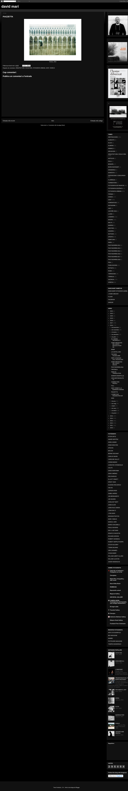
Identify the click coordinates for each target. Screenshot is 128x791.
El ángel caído (114, 606)
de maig (114, 403)
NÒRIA (117, 698)
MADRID (110, 219)
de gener (114, 413)
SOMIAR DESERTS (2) (117, 375)
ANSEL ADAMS (112, 442)
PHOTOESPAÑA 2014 (114, 251)
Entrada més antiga (97, 121)
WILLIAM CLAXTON (113, 559)
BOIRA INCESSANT (113, 167)
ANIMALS (110, 148)
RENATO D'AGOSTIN (114, 533)
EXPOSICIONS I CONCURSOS (116, 175)
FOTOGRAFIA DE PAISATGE (116, 185)
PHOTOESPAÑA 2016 (114, 253)
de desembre (115, 327)
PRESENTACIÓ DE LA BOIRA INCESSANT (121, 678)
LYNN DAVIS (111, 513)
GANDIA (110, 197)
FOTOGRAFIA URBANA (39, 68)
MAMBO (110, 638)
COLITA (110, 467)
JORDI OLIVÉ (112, 505)
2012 (111, 423)
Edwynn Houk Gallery (116, 620)
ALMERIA (110, 145)
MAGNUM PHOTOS (113, 516)
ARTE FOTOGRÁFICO (114, 632)
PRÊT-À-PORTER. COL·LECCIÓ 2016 (117, 358)
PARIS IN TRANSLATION (116, 372)
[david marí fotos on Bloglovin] (115, 776)
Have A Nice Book (115, 583)
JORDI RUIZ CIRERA (114, 507)
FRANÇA (110, 194)
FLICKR (110, 296)
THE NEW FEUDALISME (115, 355)
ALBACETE (111, 140)
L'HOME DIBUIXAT (113, 294)
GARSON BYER (112, 490)
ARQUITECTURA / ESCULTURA (24, 68)
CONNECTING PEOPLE (115, 382)
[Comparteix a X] (26, 66)
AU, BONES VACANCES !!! (115, 339)
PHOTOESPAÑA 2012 (114, 245)
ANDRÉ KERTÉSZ (113, 439)
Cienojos (112, 613)
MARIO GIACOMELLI (114, 524)
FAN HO (110, 487)
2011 (111, 425)
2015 (111, 416)
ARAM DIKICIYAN (113, 445)
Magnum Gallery (115, 593)
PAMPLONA (111, 239)
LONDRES (111, 217)
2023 (111, 313)
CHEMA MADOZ (112, 462)
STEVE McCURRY (113, 544)
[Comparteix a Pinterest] (30, 66)
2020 (111, 316)
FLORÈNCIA (111, 180)
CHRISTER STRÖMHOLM (115, 465)
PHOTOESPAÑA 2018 (114, 259)
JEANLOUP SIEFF (113, 502)
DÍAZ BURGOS (112, 476)
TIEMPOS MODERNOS (114, 644)
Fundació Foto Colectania (117, 623)
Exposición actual (115, 590)
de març (114, 408)
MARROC (111, 225)
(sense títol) (118, 652)
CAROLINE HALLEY (113, 459)
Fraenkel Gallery (115, 610)
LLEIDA (110, 214)
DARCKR (110, 302)
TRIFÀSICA (114, 369)
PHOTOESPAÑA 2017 (114, 256)
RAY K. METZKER (113, 530)
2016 (111, 325)
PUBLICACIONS (112, 265)
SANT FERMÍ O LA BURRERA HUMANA (117, 388)
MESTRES (111, 228)
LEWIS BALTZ (112, 510)
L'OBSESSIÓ (119, 669)
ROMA (110, 271)
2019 (111, 318)
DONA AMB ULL (119, 661)
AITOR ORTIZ (112, 436)
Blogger (77, 787)
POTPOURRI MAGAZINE (115, 641)
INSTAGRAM (111, 205)
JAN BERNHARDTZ (113, 496)
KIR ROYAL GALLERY (116, 597)
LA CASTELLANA (116, 352)
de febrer (114, 410)
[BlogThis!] (25, 66)
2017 (111, 323)
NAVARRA (111, 231)
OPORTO (110, 236)
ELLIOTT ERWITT (113, 479)
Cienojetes (113, 575)
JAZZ (109, 208)
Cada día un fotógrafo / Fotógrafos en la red (117, 571)
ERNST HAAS (112, 482)
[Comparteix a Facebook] (28, 66)
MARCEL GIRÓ (112, 522)
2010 (111, 427)
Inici (52, 121)
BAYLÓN (110, 450)
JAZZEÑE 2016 (112, 211)
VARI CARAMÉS (112, 550)
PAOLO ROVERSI (113, 527)
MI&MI (113, 349)
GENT (47, 68)
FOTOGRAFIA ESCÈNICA (115, 188)
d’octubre (114, 332)
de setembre (115, 334)
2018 (111, 320)
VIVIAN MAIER (112, 553)
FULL (112, 385)
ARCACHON (111, 151)
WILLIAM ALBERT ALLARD (115, 556)
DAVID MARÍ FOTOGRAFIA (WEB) (117, 291)
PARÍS (110, 242)
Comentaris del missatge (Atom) (57, 125)
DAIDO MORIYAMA (113, 470)
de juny (114, 401)
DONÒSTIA (111, 172)
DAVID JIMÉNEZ (112, 473)
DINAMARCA (111, 170)
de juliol (114, 337)
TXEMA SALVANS (113, 547)
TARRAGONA (112, 273)
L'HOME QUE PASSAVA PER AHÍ (117, 395)
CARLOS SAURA (113, 456)
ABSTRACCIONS (113, 137)
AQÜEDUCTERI (119, 715)
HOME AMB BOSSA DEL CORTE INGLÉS (116, 363)
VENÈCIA (52, 68)
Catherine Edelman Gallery (118, 616)
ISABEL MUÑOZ (112, 493)
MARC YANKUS (112, 519)
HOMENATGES (112, 202)
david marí (10, 6)
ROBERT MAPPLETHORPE (115, 541)
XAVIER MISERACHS (114, 561)
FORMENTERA (112, 182)
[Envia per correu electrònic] (23, 66)
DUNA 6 (117, 723)
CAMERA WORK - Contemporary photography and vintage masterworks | (118, 602)
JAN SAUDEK (112, 499)
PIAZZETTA (114, 392)
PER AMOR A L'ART (120, 689)
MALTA (110, 222)
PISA (109, 262)
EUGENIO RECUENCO (114, 485)
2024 (111, 311)
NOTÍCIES (111, 234)
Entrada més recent (9, 121)
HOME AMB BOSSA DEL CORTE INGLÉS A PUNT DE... (116, 345)
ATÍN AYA (110, 448)
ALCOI (110, 142)
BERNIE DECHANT (113, 453)
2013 (111, 420)
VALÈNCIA (111, 279)
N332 (112, 398)
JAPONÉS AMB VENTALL (119, 732)
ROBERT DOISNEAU (114, 539)
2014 (111, 418)
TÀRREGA (111, 276)
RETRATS (111, 268)
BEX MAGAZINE (112, 635)
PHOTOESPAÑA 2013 (114, 248)
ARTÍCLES (111, 158)
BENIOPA (110, 164)
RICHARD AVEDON (113, 536)
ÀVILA (110, 161)
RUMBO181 (113, 587)
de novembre (115, 329)
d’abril (113, 406)
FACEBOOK (111, 299)
